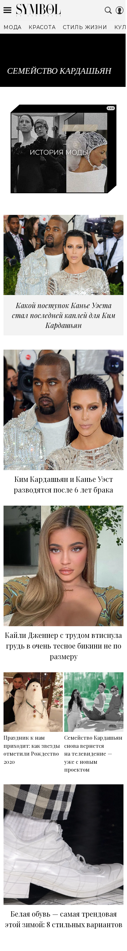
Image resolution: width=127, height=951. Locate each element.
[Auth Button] (119, 10)
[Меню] (7, 10)
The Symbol (38, 10)
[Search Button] (108, 10)
